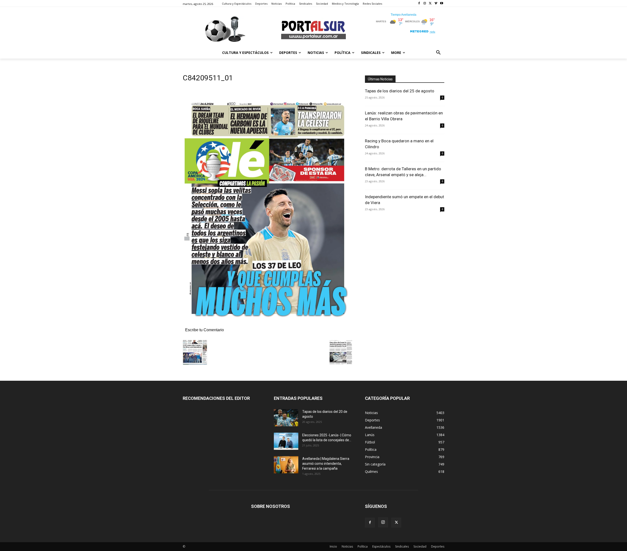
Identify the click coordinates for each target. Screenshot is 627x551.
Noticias (347, 546)
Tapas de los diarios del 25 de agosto (399, 90)
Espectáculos (381, 546)
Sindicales (402, 546)
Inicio (333, 546)
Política (363, 546)
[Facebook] (419, 3)
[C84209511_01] (268, 325)
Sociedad (419, 546)
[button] (438, 53)
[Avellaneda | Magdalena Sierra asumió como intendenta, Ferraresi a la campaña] (286, 464)
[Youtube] (441, 3)
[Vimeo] (436, 3)
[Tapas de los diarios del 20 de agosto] (286, 417)
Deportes (437, 546)
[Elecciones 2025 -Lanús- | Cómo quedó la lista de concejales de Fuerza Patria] (286, 441)
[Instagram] (425, 3)
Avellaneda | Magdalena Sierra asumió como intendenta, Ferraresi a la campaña (325, 463)
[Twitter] (430, 3)
